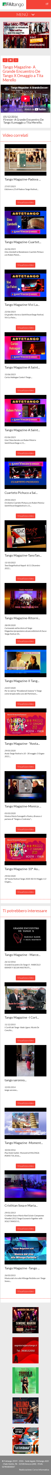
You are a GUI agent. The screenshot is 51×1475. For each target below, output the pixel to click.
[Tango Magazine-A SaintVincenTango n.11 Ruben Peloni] (25, 410)
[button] (25, 160)
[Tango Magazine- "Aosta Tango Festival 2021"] (25, 724)
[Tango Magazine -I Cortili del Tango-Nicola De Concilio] (25, 998)
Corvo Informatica (40, 1469)
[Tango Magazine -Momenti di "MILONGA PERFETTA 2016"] (25, 1123)
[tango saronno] (25, 1060)
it (47, 3)
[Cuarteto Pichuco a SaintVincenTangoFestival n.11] (25, 473)
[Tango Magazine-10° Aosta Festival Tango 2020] (25, 849)
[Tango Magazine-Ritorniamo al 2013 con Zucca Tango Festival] (25, 598)
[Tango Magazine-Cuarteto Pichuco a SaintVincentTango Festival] (25, 222)
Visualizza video (25, 202)
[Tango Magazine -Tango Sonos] (25, 1248)
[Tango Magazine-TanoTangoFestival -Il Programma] (25, 536)
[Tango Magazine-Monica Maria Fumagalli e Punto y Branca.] (25, 787)
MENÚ (22, 14)
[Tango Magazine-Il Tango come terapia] (25, 661)
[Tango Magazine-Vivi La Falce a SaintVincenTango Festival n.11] (25, 285)
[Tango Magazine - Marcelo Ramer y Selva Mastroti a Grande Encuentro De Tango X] (25, 935)
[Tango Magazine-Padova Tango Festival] (25, 160)
